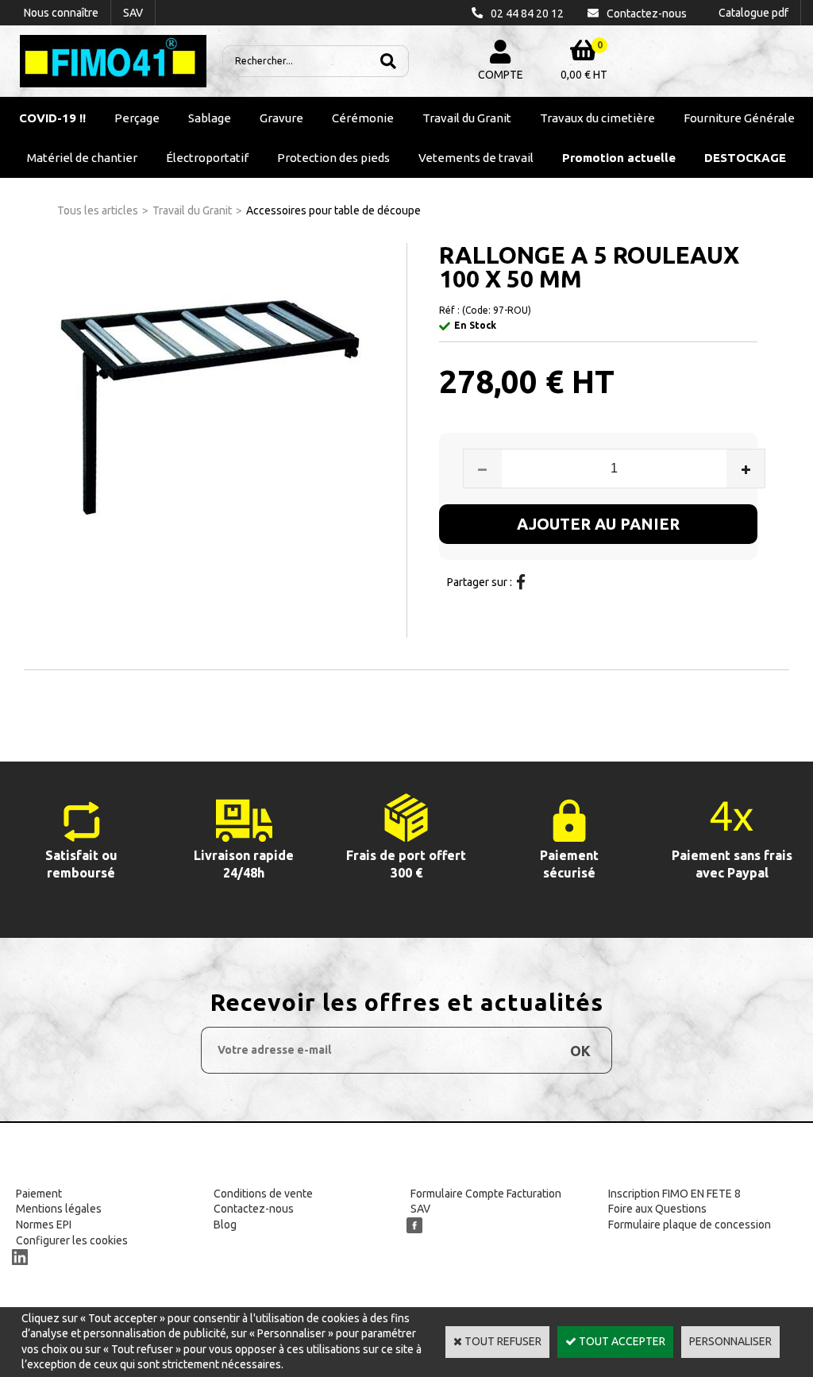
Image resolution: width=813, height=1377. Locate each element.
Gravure (281, 118)
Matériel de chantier (82, 157)
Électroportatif (207, 157)
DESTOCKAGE (745, 157)
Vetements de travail (476, 157)
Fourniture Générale (739, 118)
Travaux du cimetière (597, 118)
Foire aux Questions (657, 1208)
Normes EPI (43, 1224)
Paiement (39, 1193)
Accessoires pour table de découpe (333, 210)
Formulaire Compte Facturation (485, 1193)
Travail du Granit (466, 118)
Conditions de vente (263, 1193)
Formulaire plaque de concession (689, 1224)
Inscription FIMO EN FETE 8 (674, 1193)
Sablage (209, 118)
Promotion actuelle (619, 157)
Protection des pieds (333, 157)
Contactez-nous (254, 1208)
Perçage (137, 118)
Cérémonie (363, 118)
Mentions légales (59, 1208)
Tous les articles (97, 210)
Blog (225, 1224)
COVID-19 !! (52, 118)
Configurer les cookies (72, 1240)
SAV (420, 1208)
